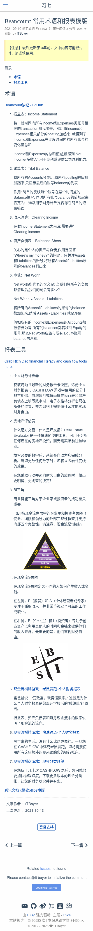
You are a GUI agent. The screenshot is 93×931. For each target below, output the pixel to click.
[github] (33, 906)
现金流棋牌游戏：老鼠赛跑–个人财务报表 (47, 688)
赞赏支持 (46, 827)
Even (67, 915)
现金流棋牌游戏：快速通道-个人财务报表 (47, 732)
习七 (46, 5)
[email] (24, 905)
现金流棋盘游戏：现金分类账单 (39, 761)
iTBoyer (22, 33)
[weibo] (42, 906)
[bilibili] (69, 906)
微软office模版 (33, 790)
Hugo (31, 915)
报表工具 (21, 82)
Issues (45, 868)
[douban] (60, 906)
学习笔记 (28, 28)
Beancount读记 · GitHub (24, 104)
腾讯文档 (12, 790)
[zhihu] (51, 906)
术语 (17, 76)
